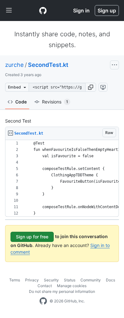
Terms (14, 280)
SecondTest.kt (48, 64)
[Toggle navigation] (9, 10)
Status (69, 280)
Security (51, 280)
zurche (14, 64)
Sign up (107, 10)
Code (21, 101)
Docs (110, 280)
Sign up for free (32, 236)
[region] (62, 178)
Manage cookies (71, 285)
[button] (90, 87)
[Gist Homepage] (43, 10)
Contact (45, 285)
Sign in (81, 10)
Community (90, 280)
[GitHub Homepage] (43, 301)
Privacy (32, 280)
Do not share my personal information (62, 291)
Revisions (55, 101)
